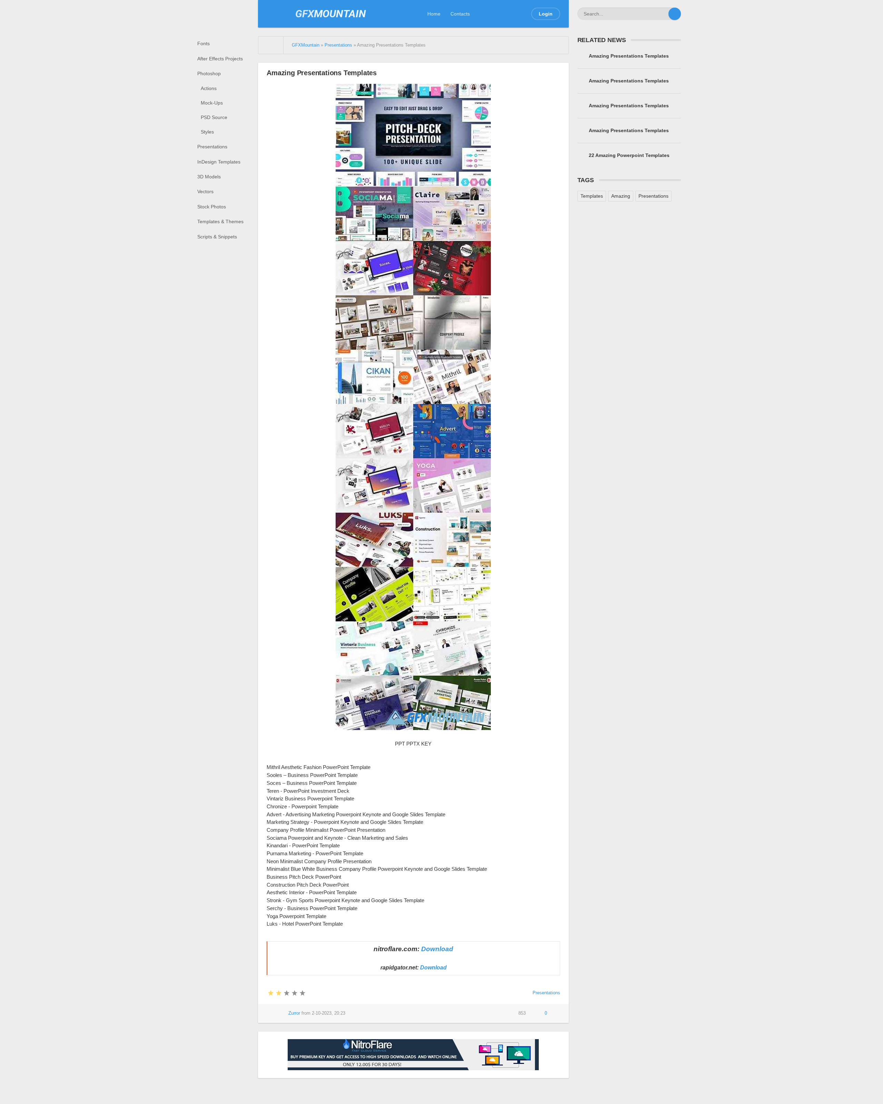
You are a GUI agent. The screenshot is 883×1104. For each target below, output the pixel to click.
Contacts (460, 14)
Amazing (620, 196)
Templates (592, 196)
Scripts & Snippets (217, 236)
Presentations (212, 146)
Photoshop (209, 73)
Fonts (203, 43)
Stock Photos (211, 206)
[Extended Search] (662, 14)
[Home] (271, 45)
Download (437, 949)
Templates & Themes (220, 221)
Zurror (294, 1013)
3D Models (209, 176)
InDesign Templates (218, 162)
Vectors (205, 191)
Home (433, 14)
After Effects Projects (220, 58)
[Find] (674, 14)
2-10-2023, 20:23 (328, 1013)
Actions (209, 88)
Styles (207, 132)
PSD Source (214, 117)
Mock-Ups (212, 103)
